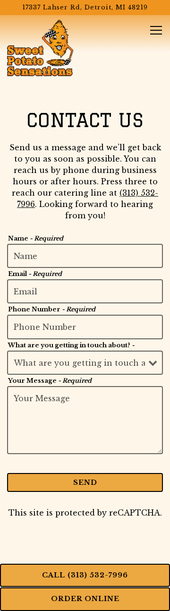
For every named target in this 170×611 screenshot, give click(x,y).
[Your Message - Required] (85, 420)
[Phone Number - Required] (85, 327)
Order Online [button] (85, 598)
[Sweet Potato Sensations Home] (40, 47)
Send (85, 482)
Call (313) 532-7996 (85, 575)
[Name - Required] (85, 256)
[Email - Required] (85, 291)
